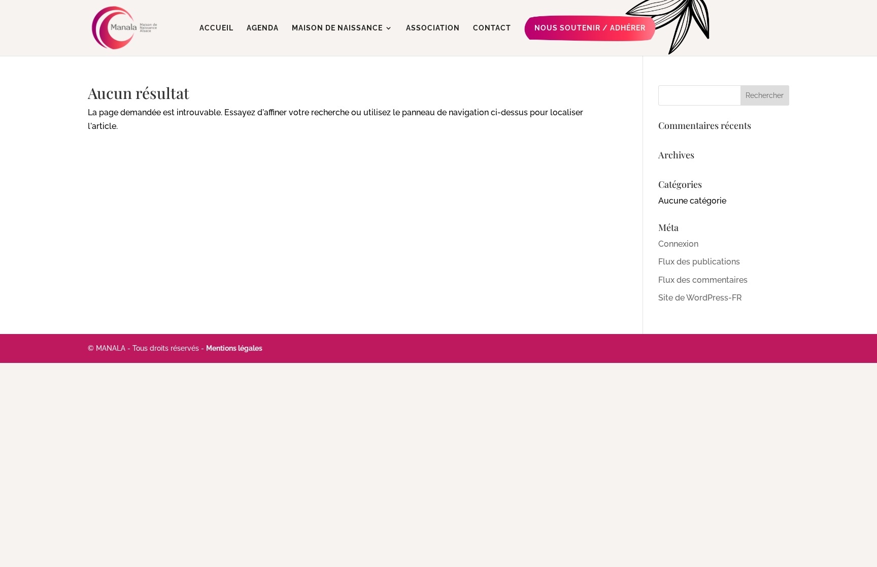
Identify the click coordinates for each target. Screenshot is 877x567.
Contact (492, 28)
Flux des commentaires (703, 280)
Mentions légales (234, 348)
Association (433, 28)
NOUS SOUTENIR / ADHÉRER (590, 28)
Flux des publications (699, 261)
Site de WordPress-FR (700, 298)
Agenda (263, 28)
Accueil (216, 28)
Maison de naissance (337, 28)
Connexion (678, 244)
